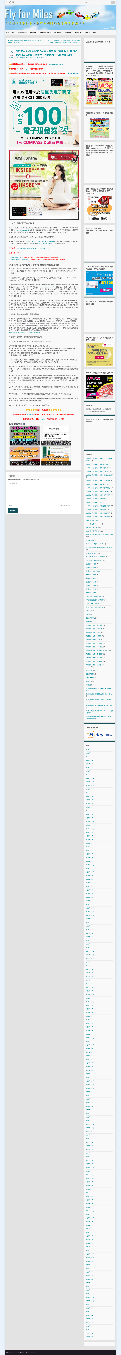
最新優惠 (88, 621)
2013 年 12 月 (90, 1293)
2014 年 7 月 (89, 1268)
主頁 (7, 32)
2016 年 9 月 (89, 1178)
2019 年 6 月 (89, 1059)
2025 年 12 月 (90, 778)
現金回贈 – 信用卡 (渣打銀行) (94, 661)
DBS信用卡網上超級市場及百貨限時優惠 (40, 241)
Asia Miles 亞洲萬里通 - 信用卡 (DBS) (23, 57)
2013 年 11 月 (90, 1297)
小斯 (12, 57)
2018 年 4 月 (89, 1110)
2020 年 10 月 (90, 1002)
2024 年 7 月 (89, 839)
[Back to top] (116, 1350)
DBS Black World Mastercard (18, 259)
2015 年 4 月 (89, 1236)
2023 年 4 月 (89, 893)
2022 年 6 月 (89, 929)
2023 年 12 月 (90, 865)
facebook (30, 414)
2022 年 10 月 (90, 915)
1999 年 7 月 (89, 1333)
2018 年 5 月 (89, 1106)
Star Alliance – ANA (91, 553)
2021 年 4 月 (89, 980)
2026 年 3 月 (89, 767)
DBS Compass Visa (43, 244)
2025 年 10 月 (90, 785)
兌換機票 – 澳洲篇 (91, 585)
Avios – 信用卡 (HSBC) (92, 520)
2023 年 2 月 (89, 901)
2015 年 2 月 (89, 1243)
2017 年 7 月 (89, 1142)
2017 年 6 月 (89, 1146)
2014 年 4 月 (89, 1279)
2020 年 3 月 (89, 1027)
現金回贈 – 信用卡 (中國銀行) (94, 643)
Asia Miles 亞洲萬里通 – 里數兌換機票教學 (98, 506)
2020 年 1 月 (89, 1034)
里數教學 (68, 32)
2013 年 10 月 (90, 1301)
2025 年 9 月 (89, 789)
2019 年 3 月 (89, 1070)
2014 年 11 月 (90, 1254)
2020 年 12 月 (90, 994)
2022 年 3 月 (89, 940)
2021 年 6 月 (89, 973)
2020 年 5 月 (89, 1020)
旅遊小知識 (89, 611)
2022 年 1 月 (89, 948)
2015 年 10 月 (90, 1218)
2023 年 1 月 (89, 904)
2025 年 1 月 (89, 818)
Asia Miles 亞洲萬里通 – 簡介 (94, 502)
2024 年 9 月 (89, 832)
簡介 (13, 32)
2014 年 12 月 (90, 1250)
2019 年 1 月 (89, 1077)
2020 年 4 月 (89, 1023)
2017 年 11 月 (90, 1128)
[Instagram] (10, 2)
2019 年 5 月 (89, 1063)
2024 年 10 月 (90, 829)
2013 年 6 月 (89, 1315)
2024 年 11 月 (90, 825)
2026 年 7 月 (89, 753)
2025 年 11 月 (90, 782)
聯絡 (94, 32)
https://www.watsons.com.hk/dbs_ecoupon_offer (33, 248)
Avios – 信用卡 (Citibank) (93, 524)
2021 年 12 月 (90, 951)
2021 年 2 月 (89, 987)
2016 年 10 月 (90, 1175)
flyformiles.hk (22, 1352)
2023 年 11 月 (90, 868)
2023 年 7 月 (89, 883)
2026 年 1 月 (89, 775)
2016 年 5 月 (89, 1193)
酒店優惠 (88, 685)
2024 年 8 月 (89, 836)
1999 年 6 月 (89, 1337)
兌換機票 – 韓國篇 (91, 593)
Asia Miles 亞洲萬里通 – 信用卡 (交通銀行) (98, 513)
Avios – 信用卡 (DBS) (38, 57)
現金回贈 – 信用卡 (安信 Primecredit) (96, 650)
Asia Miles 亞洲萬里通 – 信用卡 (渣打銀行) (98, 495)
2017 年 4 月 (89, 1153)
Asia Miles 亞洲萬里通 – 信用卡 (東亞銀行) (98, 488)
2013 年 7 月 (89, 1312)
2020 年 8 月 (89, 1009)
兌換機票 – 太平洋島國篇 (93, 571)
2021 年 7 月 (89, 969)
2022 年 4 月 (89, 937)
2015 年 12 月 (90, 1211)
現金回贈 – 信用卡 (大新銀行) (94, 647)
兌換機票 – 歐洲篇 (91, 582)
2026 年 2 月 (89, 771)
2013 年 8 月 (89, 1308)
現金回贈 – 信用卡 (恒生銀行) (94, 625)
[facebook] (6, 2)
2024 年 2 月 (89, 857)
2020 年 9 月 (89, 1005)
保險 (87, 32)
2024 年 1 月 (89, 861)
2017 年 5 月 (89, 1149)
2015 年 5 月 (89, 1232)
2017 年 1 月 (89, 1164)
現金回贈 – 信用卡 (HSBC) (93, 636)
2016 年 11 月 (90, 1171)
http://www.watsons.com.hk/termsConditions (24, 332)
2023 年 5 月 (89, 890)
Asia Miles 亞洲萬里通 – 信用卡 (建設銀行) (98, 516)
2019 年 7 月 (89, 1056)
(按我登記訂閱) (73, 73)
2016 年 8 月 (89, 1182)
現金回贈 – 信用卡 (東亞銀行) (94, 657)
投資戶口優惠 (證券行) (92, 603)
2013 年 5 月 (89, 1319)
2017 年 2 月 (89, 1160)
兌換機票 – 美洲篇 (91, 589)
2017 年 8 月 (89, 1139)
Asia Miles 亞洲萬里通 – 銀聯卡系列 (96, 509)
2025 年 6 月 (89, 800)
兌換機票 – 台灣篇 (91, 567)
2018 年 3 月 (89, 1113)
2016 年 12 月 (90, 1167)
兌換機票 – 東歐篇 (91, 578)
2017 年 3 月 (89, 1157)
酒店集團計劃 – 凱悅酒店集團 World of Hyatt (99, 705)
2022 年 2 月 (89, 944)
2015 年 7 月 (89, 1225)
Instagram (26, 69)
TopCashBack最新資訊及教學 (94, 560)
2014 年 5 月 (89, 1275)
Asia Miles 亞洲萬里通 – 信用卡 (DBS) (97, 468)
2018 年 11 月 (90, 1084)
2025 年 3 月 (89, 811)
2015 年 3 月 (89, 1239)
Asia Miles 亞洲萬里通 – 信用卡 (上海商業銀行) (99, 475)
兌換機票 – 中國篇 (91, 564)
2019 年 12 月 (90, 1038)
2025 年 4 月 (89, 807)
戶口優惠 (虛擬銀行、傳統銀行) (95, 600)
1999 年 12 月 (90, 1330)
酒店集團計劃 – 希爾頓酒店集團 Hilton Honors (99, 694)
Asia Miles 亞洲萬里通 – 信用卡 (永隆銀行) (98, 491)
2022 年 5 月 (89, 933)
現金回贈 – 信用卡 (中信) (93, 639)
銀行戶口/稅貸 (45, 32)
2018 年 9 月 (89, 1092)
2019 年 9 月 (89, 1048)
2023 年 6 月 (89, 886)
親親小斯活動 (90, 677)
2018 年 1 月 (89, 1121)
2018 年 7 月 (89, 1099)
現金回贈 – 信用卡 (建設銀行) (94, 654)
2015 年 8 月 (89, 1221)
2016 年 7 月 (89, 1185)
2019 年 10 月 (90, 1045)
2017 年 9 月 (89, 1135)
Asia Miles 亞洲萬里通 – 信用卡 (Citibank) (98, 464)
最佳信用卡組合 (90, 618)
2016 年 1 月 (89, 1207)
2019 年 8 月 (89, 1052)
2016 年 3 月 (89, 1200)
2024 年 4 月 (89, 850)
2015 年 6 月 (89, 1229)
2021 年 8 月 (89, 966)
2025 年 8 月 (89, 793)
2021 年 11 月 (90, 955)
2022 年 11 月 (90, 911)
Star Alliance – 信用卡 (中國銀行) (95, 556)
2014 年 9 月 (89, 1261)
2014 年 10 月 (90, 1257)
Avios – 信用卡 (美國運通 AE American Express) (99, 534)
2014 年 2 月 (89, 1286)
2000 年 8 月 (89, 1326)
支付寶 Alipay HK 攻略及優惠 (94, 607)
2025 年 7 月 (89, 796)
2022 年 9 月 (89, 919)
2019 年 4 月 (89, 1066)
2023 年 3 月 (89, 897)
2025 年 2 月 (89, 814)
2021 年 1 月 (89, 991)
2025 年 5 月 (89, 803)
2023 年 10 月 (90, 872)
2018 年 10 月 (90, 1088)
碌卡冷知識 (89, 670)
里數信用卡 (58, 32)
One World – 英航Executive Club (95, 544)
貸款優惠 (88, 681)
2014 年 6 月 (89, 1272)
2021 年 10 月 (90, 958)
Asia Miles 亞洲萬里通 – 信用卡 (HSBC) (97, 471)
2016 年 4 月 (89, 1196)
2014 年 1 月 (89, 1290)
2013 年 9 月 (89, 1304)
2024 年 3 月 (89, 854)
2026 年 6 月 (89, 756)
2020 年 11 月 (90, 998)
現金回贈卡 (22, 32)
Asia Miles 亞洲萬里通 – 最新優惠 (95, 498)
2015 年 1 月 (89, 1247)
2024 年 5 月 (89, 847)
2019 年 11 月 (90, 1041)
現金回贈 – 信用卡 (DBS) (93, 632)
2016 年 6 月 (89, 1189)
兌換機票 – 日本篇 (91, 574)
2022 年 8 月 (89, 922)
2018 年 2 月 (89, 1117)
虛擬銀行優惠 (90, 674)
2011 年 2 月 (89, 1322)
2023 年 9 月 (89, 875)
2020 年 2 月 (89, 1030)
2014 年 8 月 (89, 1265)
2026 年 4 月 (89, 764)
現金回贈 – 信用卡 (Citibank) (94, 629)
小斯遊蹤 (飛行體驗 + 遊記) (94, 596)
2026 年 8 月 (89, 749)
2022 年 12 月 (90, 908)
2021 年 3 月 (89, 984)
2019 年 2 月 (89, 1074)
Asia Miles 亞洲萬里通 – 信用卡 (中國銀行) (98, 480)
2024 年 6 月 (89, 843)
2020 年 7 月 (89, 1012)
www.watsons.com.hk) (21, 230)
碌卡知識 (78, 32)
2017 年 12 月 (90, 1124)
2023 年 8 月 (89, 879)
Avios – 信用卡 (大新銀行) (93, 531)
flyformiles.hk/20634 (56, 64)
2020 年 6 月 (89, 1016)
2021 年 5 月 (89, 976)
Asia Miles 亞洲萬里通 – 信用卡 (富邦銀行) (98, 484)
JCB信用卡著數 (90, 540)
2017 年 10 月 (90, 1131)
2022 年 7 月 (89, 926)
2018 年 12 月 (90, 1081)
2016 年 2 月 (89, 1203)
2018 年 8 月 (89, 1095)
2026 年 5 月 (89, 760)
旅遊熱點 (88, 614)
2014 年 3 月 (89, 1283)
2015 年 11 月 (90, 1214)
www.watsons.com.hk (47, 287)
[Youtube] (13, 2)
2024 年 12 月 (90, 821)
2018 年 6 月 (89, 1102)
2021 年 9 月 (89, 962)
